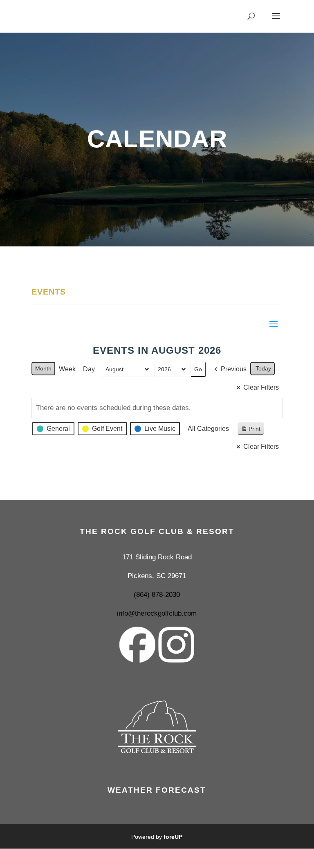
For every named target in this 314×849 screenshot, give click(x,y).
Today (263, 368)
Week (67, 369)
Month (43, 368)
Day (89, 369)
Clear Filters (261, 387)
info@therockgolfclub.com (157, 613)
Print (250, 431)
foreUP (173, 836)
